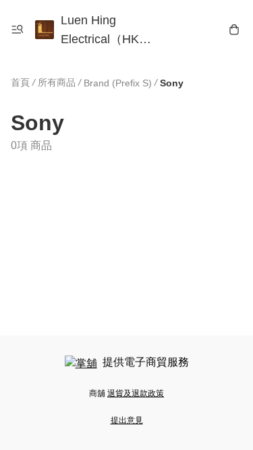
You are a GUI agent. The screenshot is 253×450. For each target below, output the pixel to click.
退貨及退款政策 (135, 393)
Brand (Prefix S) (118, 83)
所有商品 (57, 82)
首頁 (20, 82)
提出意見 (127, 420)
